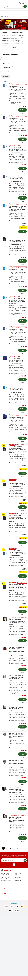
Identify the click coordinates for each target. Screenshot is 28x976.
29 (24, 848)
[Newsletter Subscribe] (25, 860)
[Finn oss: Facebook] (14, 864)
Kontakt (3, 893)
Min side (3, 889)
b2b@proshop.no (18, 880)
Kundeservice (5, 885)
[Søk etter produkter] (25, 6)
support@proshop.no (19, 878)
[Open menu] (2, 7)
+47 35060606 (18, 877)
